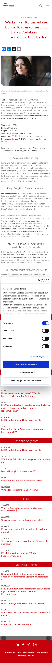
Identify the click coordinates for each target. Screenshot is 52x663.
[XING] (28, 644)
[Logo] (8, 3)
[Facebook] (23, 644)
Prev (3, 638)
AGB (19, 652)
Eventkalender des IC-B (11, 139)
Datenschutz (42, 652)
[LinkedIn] (17, 644)
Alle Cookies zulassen (26, 364)
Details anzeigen (37, 356)
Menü (47, 6)
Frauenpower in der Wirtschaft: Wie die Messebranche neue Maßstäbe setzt (20, 394)
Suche (31, 655)
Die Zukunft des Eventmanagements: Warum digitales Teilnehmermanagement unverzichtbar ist (24, 576)
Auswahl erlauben (26, 373)
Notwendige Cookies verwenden (26, 381)
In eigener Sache (31, 17)
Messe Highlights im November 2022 (19, 471)
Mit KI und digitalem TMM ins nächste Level (22, 420)
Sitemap (22, 655)
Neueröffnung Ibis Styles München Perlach (22, 480)
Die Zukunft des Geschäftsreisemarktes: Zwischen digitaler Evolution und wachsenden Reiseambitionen (25, 408)
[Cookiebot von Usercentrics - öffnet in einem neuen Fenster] (38, 280)
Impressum (9, 652)
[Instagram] (34, 644)
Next (48, 638)
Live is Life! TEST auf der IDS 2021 (18, 624)
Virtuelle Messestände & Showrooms (19, 489)
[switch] (45, 331)
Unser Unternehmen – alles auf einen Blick (22, 519)
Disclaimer (28, 652)
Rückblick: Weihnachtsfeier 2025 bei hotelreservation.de (19, 554)
